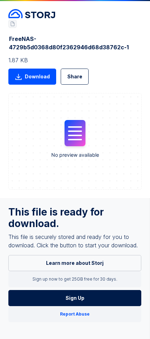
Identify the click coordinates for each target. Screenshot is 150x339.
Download (37, 76)
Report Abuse (75, 314)
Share (74, 76)
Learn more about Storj (75, 263)
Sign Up (75, 298)
